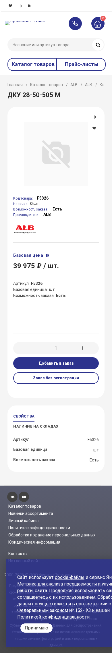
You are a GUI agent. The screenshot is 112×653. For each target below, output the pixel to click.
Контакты (17, 553)
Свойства (23, 416)
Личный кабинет (24, 520)
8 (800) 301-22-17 (78, 23)
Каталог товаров (46, 84)
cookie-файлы (69, 577)
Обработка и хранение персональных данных (51, 535)
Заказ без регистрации (56, 378)
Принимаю (36, 628)
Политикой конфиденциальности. (53, 617)
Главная (15, 84)
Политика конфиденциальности (39, 528)
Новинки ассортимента (30, 513)
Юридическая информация (34, 542)
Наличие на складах (35, 426)
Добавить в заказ (56, 363)
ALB (74, 84)
